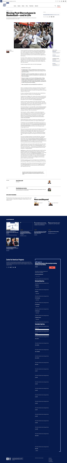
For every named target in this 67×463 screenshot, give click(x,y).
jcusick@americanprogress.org (55, 56)
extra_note (36, 435)
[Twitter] (7, 267)
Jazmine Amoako (50, 233)
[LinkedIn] (13, 267)
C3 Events (36, 291)
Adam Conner (7, 250)
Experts (19, 5)
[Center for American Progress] (7, 4)
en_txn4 (36, 390)
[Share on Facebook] (58, 1)
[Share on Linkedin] (60, 1)
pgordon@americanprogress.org (56, 61)
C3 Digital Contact (38, 317)
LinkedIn (36, 266)
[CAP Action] (8, 459)
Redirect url (37, 328)
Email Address (39, 274)
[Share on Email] (63, 1)
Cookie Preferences (51, 461)
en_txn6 (36, 403)
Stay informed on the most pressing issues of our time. (46, 263)
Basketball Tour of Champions (36, 152)
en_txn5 (36, 396)
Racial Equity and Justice (56, 14)
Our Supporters (50, 460)
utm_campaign (37, 351)
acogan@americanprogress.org (55, 65)
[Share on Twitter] (56, 1)
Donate (58, 5)
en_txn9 (36, 422)
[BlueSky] (15, 267)
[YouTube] (10, 267)
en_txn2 (36, 377)
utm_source (37, 338)
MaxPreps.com (23, 150)
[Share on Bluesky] (62, 1)
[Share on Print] (65, 1)
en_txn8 (36, 416)
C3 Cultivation (37, 304)
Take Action (31, 5)
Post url (36, 333)
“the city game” (41, 50)
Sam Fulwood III (19, 180)
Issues (15, 5)
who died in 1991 (27, 160)
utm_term (36, 364)
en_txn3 (36, 383)
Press (27, 5)
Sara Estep (53, 233)
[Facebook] (8, 267)
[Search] (55, 6)
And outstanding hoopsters (37, 99)
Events (23, 5)
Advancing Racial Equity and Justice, (48, 14)
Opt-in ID (36, 448)
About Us (36, 5)
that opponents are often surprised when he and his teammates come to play (33, 107)
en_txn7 (36, 409)
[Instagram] (11, 267)
